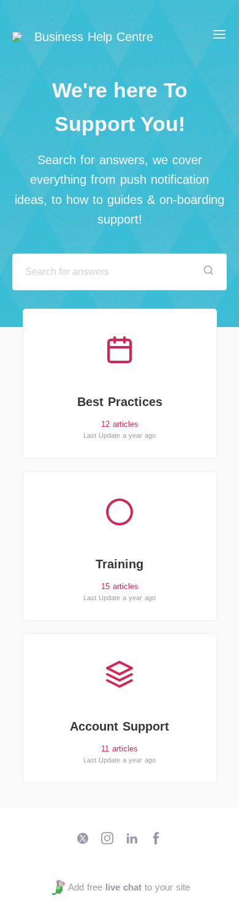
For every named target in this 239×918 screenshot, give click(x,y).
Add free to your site (128, 887)
